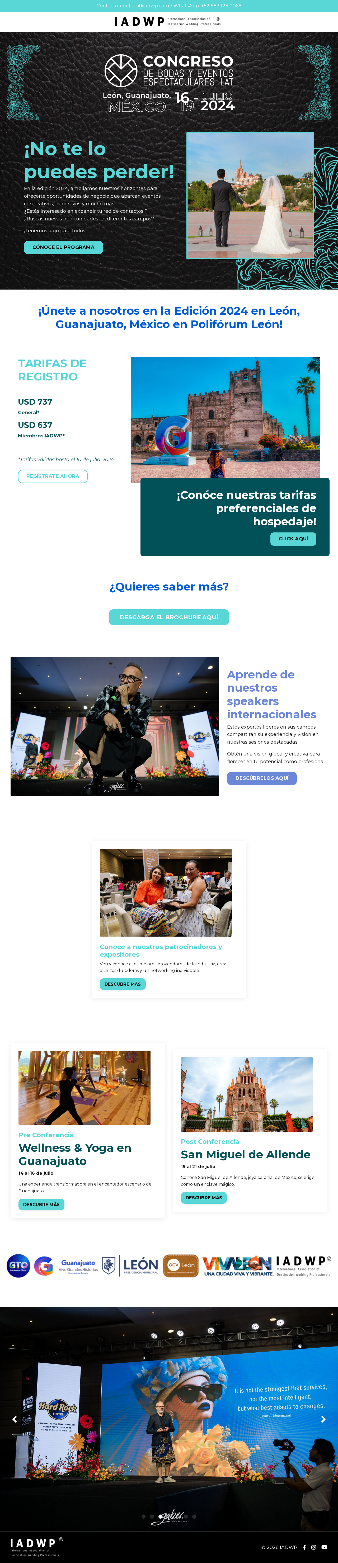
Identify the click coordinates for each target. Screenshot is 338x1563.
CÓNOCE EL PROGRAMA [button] (63, 247)
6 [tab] (186, 1516)
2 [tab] (152, 1516)
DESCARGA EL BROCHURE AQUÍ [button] (169, 617)
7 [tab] (194, 1516)
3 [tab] (160, 1516)
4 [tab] (169, 1516)
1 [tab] (143, 1516)
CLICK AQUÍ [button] (293, 539)
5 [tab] (177, 1516)
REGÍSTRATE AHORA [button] (52, 476)
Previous (14, 1419)
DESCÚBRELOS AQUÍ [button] (262, 778)
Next (323, 1419)
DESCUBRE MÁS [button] (123, 984)
